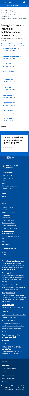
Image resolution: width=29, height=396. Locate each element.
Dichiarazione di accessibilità (9, 368)
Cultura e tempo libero (8, 223)
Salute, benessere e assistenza (10, 236)
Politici (4, 183)
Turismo (4, 241)
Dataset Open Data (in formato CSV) (11, 44)
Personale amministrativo (9, 186)
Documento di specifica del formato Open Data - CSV (14, 45)
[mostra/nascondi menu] (3, 6)
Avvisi (3, 199)
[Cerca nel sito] (26, 6)
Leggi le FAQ (5, 372)
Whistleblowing (8, 304)
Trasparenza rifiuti (8, 292)
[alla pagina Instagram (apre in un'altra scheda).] (6, 343)
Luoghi (4, 252)
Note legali (4, 361)
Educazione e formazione (9, 226)
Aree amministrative (7, 178)
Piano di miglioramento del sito (9, 382)
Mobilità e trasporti (7, 234)
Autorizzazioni (6, 218)
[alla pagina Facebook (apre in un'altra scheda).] (3, 343)
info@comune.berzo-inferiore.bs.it (14, 326)
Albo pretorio (7, 273)
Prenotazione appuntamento (9, 378)
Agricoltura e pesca (7, 207)
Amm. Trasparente (11, 11)
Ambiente (5, 210)
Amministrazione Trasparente (13, 261)
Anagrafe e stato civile (8, 212)
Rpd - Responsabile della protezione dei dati (11, 336)
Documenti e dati (7, 189)
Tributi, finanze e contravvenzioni (11, 239)
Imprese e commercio (8, 231)
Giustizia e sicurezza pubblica (10, 228)
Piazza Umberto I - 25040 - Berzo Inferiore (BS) (15, 315)
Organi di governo (7, 175)
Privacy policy (5, 365)
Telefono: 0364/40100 (10, 317)
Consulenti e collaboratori (8, 13)
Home (2, 11)
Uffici (3, 181)
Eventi (4, 255)
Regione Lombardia (7, 2)
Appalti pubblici (6, 215)
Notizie (4, 197)
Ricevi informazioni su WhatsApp (11, 347)
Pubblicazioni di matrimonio (12, 285)
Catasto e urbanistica (8, 220)
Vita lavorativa (6, 244)
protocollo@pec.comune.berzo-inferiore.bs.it (12, 330)
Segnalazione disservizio (8, 375)
